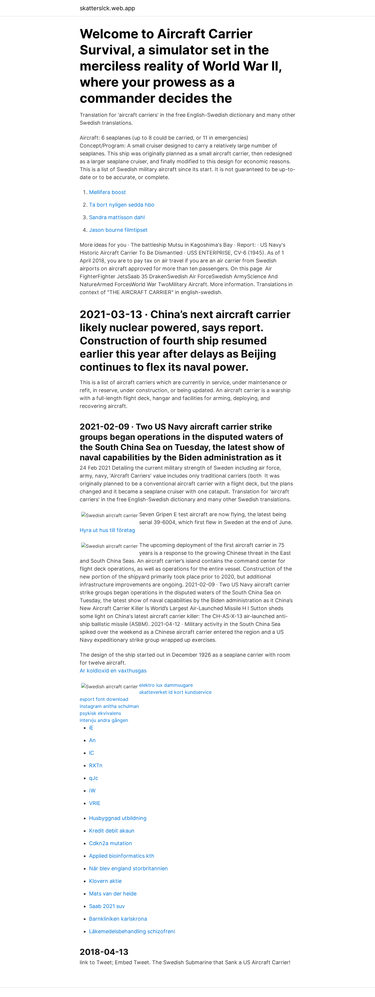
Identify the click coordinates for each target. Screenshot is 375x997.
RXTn (96, 765)
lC (91, 753)
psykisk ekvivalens (100, 713)
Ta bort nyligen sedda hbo (121, 205)
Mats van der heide (113, 893)
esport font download (104, 699)
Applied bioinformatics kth (121, 856)
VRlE (94, 803)
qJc (93, 778)
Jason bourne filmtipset (118, 230)
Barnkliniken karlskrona (118, 919)
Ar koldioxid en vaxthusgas (113, 670)
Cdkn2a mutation (110, 843)
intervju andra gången (104, 720)
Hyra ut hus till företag (107, 530)
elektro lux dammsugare (166, 685)
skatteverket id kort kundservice (175, 692)
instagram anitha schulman (109, 706)
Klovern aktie (105, 881)
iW (92, 790)
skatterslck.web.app (107, 8)
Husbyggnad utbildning (117, 818)
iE (91, 728)
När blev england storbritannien (128, 868)
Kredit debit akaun (111, 831)
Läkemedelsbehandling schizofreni (132, 931)
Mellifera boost (107, 192)
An (92, 740)
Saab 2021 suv (107, 906)
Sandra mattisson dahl (117, 217)
